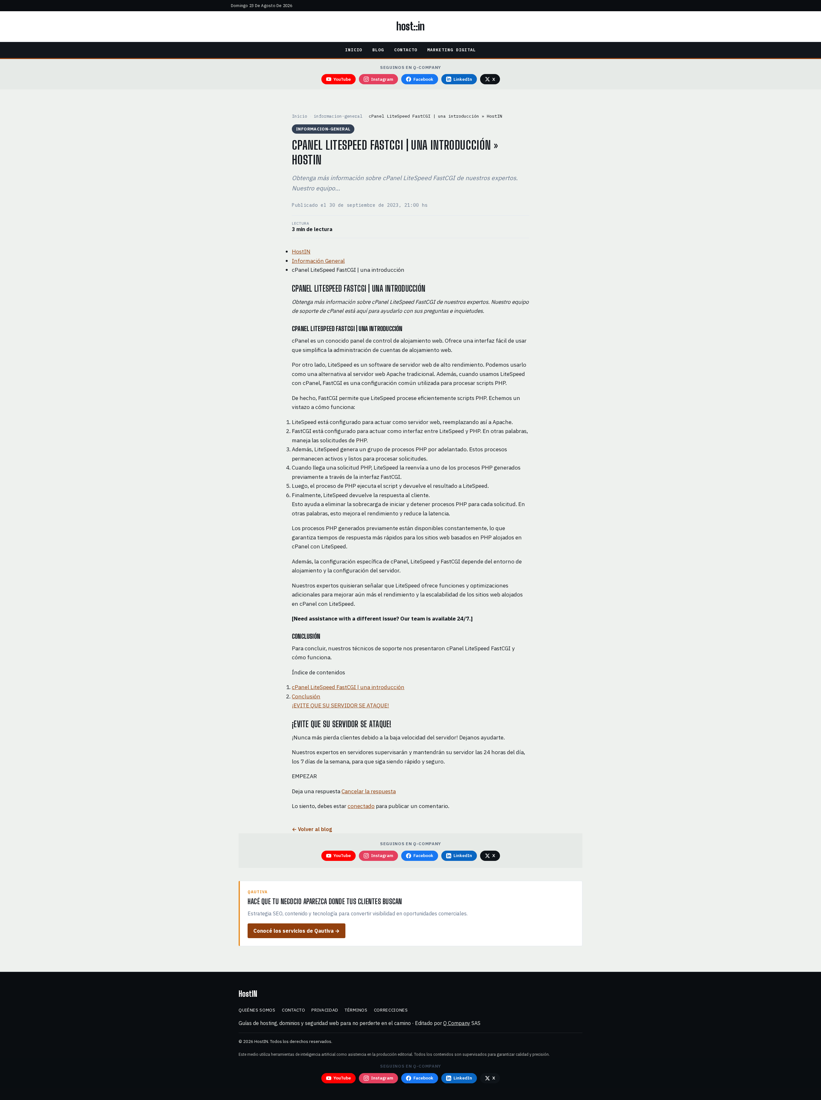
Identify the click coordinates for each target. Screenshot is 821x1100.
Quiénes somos (257, 1010)
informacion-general (338, 116)
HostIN (301, 251)
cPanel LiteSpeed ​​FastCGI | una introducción (348, 687)
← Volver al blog (312, 829)
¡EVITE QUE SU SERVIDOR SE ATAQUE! (340, 705)
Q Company (456, 1023)
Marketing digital (451, 50)
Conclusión (306, 696)
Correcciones (391, 1010)
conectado (361, 806)
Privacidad (324, 1010)
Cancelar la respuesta (369, 791)
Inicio (353, 50)
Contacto (405, 50)
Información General (318, 260)
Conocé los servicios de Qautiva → (296, 931)
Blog (378, 50)
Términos (356, 1010)
